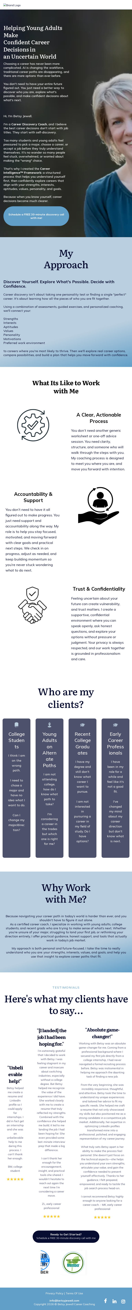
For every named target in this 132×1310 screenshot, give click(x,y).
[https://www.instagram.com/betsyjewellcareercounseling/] (124, 1301)
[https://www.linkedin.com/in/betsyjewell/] (115, 1301)
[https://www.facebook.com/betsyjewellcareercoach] (106, 1300)
